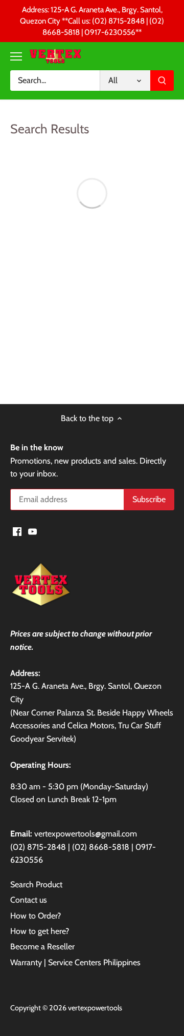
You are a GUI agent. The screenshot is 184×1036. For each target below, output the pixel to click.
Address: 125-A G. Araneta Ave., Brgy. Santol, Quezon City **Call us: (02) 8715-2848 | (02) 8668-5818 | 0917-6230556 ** (92, 21)
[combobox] (55, 80)
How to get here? (39, 931)
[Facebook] (17, 531)
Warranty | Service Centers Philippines (75, 962)
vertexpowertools (95, 1007)
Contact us (28, 900)
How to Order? (35, 916)
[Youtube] (32, 531)
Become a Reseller (42, 946)
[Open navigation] (16, 56)
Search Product (36, 884)
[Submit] (162, 80)
